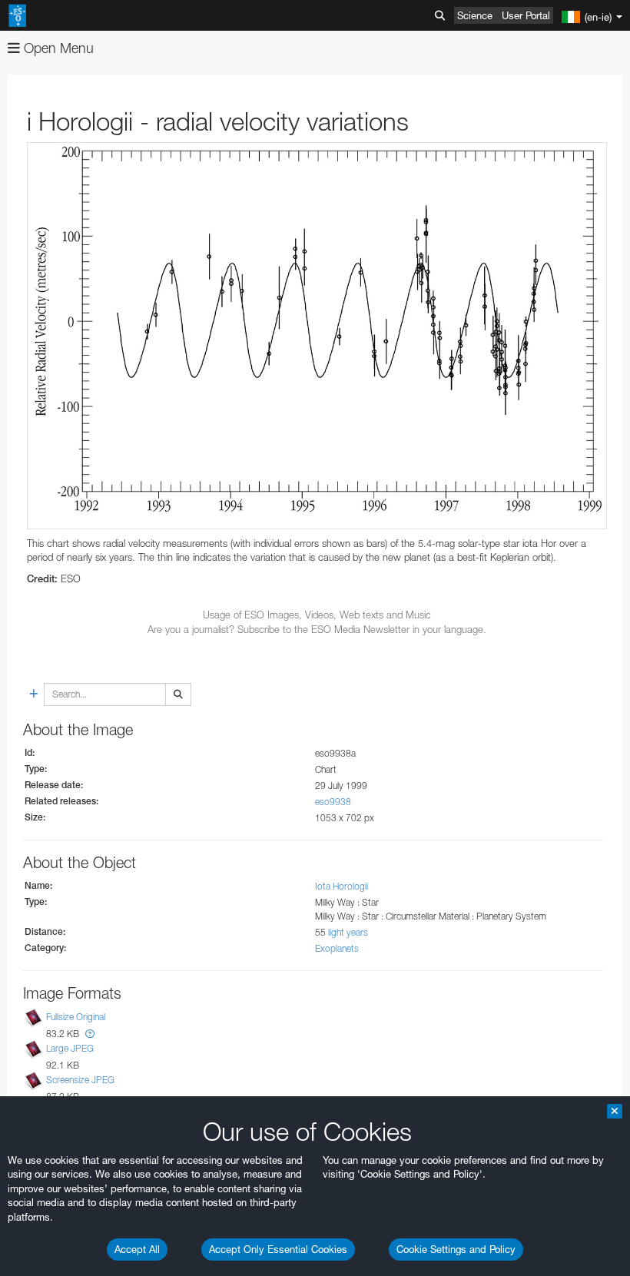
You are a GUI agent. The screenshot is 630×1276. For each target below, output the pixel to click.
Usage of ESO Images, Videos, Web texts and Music (317, 614)
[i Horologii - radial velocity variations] (317, 336)
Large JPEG (70, 1048)
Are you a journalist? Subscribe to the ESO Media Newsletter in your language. (317, 629)
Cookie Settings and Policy (456, 1249)
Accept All (137, 1249)
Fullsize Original (75, 1016)
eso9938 (333, 801)
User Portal (526, 15)
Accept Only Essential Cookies (278, 1249)
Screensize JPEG (80, 1079)
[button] (89, 1033)
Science (474, 15)
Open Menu (57, 48)
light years (348, 932)
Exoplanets (337, 948)
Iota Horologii (341, 886)
